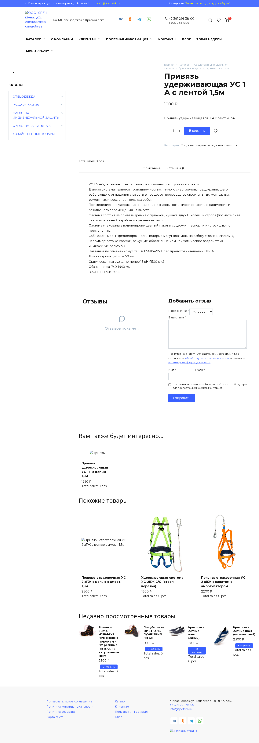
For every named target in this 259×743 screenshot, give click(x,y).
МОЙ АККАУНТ (37, 51)
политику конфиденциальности (189, 362)
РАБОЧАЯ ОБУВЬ (26, 105)
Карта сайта (54, 717)
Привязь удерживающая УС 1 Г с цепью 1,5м (95, 470)
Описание (152, 168)
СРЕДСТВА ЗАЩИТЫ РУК (32, 126)
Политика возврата (60, 711)
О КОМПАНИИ (62, 39)
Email (200, 370)
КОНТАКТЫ (167, 39)
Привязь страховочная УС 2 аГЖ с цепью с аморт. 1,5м (104, 582)
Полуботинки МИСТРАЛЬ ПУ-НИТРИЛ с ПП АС (154, 633)
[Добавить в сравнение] (224, 130)
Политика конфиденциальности (69, 706)
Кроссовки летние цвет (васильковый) (244, 631)
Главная (169, 64)
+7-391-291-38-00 (182, 705)
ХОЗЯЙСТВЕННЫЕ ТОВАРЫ (34, 134)
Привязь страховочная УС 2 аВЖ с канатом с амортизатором (223, 582)
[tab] (151, 168)
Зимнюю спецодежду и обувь (207, 3)
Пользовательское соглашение (69, 701)
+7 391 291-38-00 (181, 20)
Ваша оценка (178, 311)
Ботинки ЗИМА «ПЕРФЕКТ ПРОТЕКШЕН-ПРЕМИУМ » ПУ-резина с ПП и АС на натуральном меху (109, 642)
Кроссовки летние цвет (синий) (196, 633)
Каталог (184, 64)
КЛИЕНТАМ (87, 39)
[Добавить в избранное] (215, 130)
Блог (118, 717)
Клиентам (122, 706)
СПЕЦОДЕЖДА (24, 96)
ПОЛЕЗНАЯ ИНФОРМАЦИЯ (127, 39)
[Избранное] (219, 20)
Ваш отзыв (177, 317)
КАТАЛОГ (33, 39)
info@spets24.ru (108, 3)
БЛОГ (186, 39)
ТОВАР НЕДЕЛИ (209, 39)
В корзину (197, 130)
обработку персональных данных (207, 358)
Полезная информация (131, 711)
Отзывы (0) (177, 168)
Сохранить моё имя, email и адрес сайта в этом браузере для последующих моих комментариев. (210, 386)
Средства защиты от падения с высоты (204, 68)
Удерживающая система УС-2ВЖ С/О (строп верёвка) (162, 582)
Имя (172, 370)
